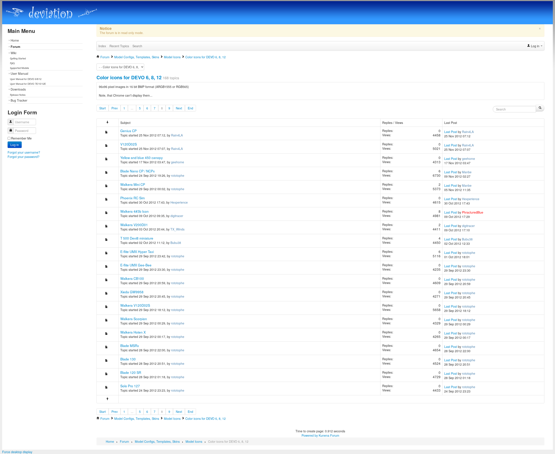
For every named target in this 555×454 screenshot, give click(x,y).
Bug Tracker (19, 100)
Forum (15, 46)
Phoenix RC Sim (132, 197)
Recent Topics (119, 46)
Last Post (450, 132)
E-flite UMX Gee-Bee (136, 265)
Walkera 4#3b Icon (134, 211)
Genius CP (128, 130)
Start (102, 108)
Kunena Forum (329, 435)
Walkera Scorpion (133, 318)
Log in (14, 145)
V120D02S (128, 144)
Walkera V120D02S (135, 305)
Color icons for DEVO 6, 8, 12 (129, 77)
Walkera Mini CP (132, 184)
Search (137, 46)
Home (15, 40)
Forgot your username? (24, 152)
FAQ (12, 63)
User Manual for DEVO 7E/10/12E (28, 83)
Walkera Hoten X (133, 332)
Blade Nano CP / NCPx (137, 171)
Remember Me (21, 138)
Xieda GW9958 (132, 291)
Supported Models (19, 68)
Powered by (310, 435)
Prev (114, 108)
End (190, 108)
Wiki (13, 53)
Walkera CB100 (132, 278)
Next (179, 108)
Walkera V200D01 (134, 224)
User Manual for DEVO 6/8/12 (25, 79)
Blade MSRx (129, 345)
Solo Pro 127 (130, 385)
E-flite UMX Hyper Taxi (137, 251)
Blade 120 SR (130, 372)
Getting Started (18, 58)
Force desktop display (17, 452)
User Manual (19, 73)
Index (102, 46)
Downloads (18, 89)
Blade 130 (128, 359)
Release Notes (18, 94)
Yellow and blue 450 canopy (141, 157)
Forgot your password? (23, 156)
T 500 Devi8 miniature (136, 238)
